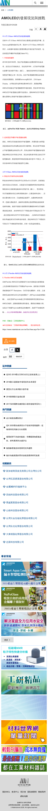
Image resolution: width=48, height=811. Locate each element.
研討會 (23, 791)
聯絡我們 (19, 356)
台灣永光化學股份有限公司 (19, 526)
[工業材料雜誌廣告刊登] (24, 758)
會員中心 (15, 791)
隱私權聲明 (32, 791)
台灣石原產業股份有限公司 (19, 478)
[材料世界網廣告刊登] (24, 749)
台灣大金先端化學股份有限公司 (21, 518)
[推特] (17, 349)
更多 (6, 639)
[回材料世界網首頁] (5, 2)
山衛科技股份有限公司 (17, 510)
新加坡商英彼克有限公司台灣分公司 (24, 470)
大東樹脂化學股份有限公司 (19, 534)
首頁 (2, 10)
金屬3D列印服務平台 (16, 486)
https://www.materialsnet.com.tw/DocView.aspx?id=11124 (23, 329)
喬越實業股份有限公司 (17, 502)
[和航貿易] (24, 657)
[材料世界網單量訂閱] (24, 732)
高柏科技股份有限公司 (17, 494)
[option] (24, 657)
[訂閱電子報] (24, 707)
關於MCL (6, 791)
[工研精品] (24, 682)
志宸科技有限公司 (15, 542)
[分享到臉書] (12, 349)
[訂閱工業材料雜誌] (24, 767)
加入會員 (12, 341)
